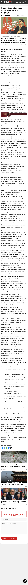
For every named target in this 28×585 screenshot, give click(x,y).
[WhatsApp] (6, 448)
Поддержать (21, 2)
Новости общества (6, 15)
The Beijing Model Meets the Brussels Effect (12, 484)
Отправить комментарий (9, 538)
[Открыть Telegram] (25, 581)
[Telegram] (4, 448)
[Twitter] (11, 448)
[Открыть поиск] (25, 2)
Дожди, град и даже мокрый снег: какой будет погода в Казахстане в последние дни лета (13, 466)
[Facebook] (9, 448)
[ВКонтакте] (2, 448)
